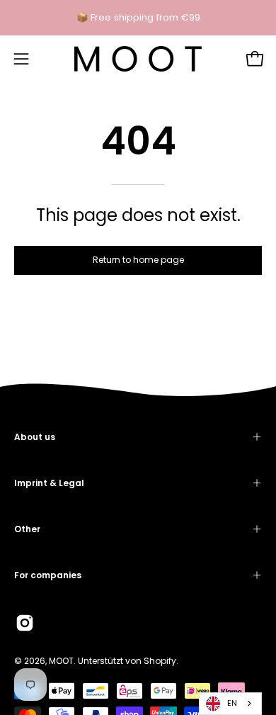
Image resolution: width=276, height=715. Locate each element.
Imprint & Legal (49, 483)
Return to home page (138, 260)
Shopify (160, 661)
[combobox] (230, 703)
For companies (47, 575)
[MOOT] (138, 59)
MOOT (61, 661)
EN (232, 703)
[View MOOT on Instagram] (24, 623)
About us (34, 437)
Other (27, 529)
